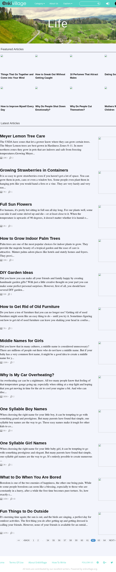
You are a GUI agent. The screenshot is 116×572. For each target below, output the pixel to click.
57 (65, 540)
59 (76, 540)
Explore (67, 3)
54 (48, 540)
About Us (54, 3)
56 (59, 540)
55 (53, 540)
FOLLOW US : (88, 562)
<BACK (26, 540)
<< (19, 540)
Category (39, 3)
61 (87, 540)
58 (70, 540)
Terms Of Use (16, 562)
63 (99, 540)
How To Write (59, 562)
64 (104, 540)
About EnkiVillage (37, 562)
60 (82, 540)
